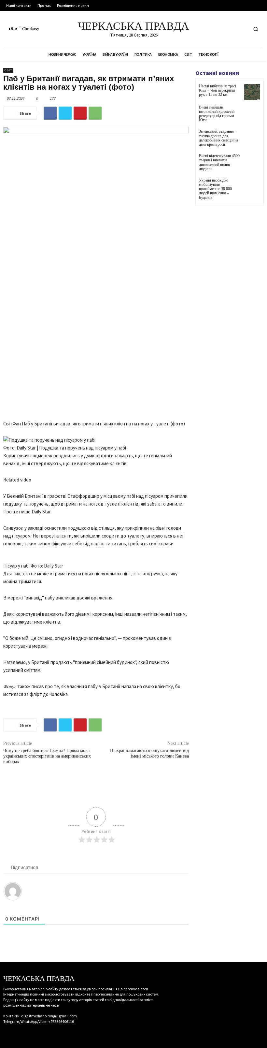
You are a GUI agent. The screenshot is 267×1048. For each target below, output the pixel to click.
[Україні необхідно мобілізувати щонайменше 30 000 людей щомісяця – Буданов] (252, 186)
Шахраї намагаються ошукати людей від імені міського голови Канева (149, 753)
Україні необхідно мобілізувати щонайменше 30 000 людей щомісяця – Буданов (215, 189)
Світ (8, 70)
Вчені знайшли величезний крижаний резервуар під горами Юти (216, 114)
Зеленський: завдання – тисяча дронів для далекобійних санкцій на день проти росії (218, 138)
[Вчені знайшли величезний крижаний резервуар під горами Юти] (252, 113)
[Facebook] (217, 28)
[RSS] (229, 28)
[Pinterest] (80, 113)
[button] (255, 29)
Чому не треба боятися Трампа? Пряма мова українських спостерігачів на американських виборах (47, 756)
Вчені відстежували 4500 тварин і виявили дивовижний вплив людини (219, 162)
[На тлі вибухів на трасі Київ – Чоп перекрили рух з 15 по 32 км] (252, 92)
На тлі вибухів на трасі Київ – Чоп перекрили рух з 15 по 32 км (217, 90)
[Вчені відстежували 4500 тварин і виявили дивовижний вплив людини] (252, 162)
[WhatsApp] (95, 113)
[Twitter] (241, 28)
